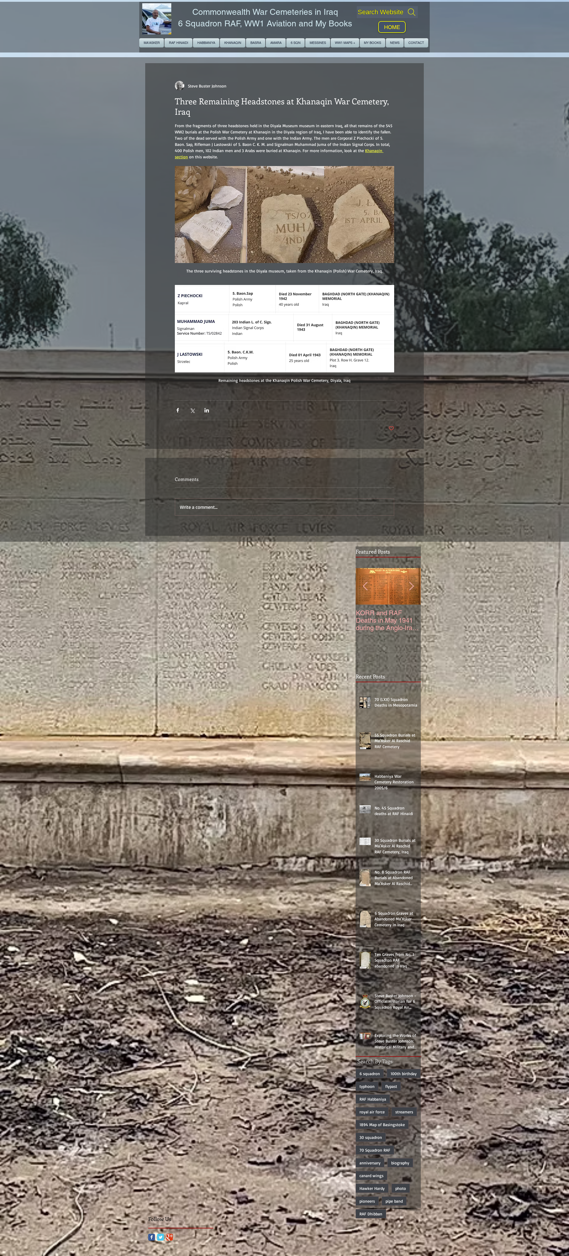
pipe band (394, 1201)
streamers (404, 1111)
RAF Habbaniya (372, 1099)
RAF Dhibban (370, 1213)
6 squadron (369, 1073)
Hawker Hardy (372, 1188)
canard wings (371, 1175)
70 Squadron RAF (374, 1150)
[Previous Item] (365, 586)
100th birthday (404, 1073)
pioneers (367, 1201)
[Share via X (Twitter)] (192, 410)
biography (400, 1162)
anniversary (370, 1162)
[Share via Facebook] (177, 410)
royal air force (372, 1111)
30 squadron (370, 1137)
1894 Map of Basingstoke (382, 1124)
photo (400, 1188)
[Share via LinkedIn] (207, 410)
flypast (391, 1086)
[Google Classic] (169, 1237)
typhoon (367, 1086)
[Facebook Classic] (151, 1237)
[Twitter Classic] (160, 1237)
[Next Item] (411, 586)
